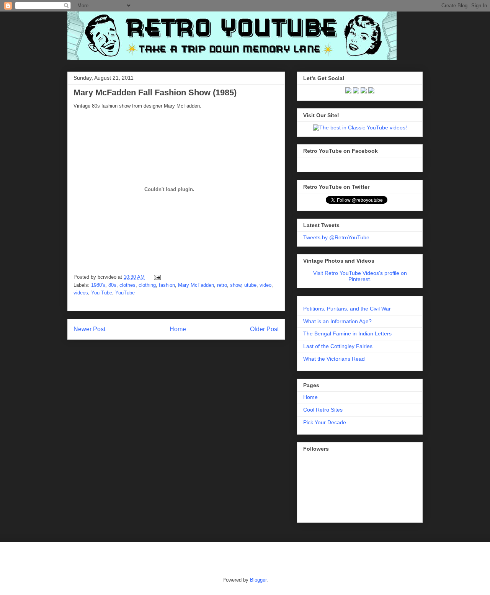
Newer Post (89, 329)
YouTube (125, 293)
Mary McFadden (196, 285)
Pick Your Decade (324, 422)
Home (178, 329)
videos (81, 293)
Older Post (264, 329)
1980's (98, 285)
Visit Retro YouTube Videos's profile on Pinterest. (360, 276)
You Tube (101, 293)
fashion (167, 285)
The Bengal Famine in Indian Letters (347, 333)
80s (112, 285)
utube (250, 285)
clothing (147, 285)
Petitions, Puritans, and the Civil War (347, 309)
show (235, 285)
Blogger (258, 580)
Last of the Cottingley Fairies (337, 346)
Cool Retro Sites (323, 410)
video (265, 285)
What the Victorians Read (334, 359)
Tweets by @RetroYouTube (336, 237)
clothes (127, 285)
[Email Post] (156, 277)
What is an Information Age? (337, 321)
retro (222, 285)
